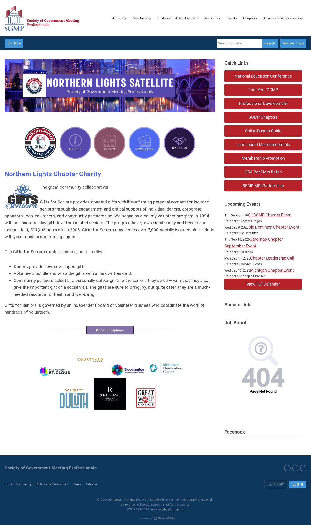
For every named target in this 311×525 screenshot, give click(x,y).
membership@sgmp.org (167, 509)
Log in (298, 484)
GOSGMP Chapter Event (270, 215)
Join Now (14, 43)
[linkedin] (303, 468)
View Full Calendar (263, 284)
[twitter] (295, 468)
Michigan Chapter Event (272, 270)
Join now (276, 484)
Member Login (293, 43)
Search (270, 43)
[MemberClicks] (42, 18)
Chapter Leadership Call (272, 258)
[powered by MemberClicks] (155, 518)
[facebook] (287, 468)
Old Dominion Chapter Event (273, 227)
